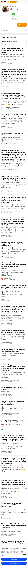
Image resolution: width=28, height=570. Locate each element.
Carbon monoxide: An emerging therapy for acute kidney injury (13, 350)
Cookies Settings (14, 566)
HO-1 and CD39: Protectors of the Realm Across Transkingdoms (12, 421)
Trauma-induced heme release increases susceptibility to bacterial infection (12, 50)
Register (21, 1)
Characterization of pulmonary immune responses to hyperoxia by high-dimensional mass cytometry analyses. (13, 265)
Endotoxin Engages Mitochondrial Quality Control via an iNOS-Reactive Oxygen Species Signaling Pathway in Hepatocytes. (13, 367)
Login (13, 1)
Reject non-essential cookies (14, 563)
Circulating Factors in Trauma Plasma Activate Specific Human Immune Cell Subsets (13, 287)
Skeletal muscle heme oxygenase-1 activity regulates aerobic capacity (13, 115)
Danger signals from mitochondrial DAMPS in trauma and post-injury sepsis (12, 542)
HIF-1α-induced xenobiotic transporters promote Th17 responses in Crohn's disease (12, 504)
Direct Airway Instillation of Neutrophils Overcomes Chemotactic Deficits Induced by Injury (13, 178)
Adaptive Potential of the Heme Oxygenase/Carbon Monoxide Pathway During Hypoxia (13, 243)
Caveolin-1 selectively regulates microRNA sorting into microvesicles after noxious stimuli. (13, 402)
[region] (14, 557)
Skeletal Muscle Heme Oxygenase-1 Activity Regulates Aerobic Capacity (12, 331)
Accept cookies (14, 559)
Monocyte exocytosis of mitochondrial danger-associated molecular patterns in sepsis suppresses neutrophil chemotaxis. (13, 199)
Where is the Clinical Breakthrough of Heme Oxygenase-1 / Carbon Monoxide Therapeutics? (13, 525)
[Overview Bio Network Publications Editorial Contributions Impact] (14, 30)
